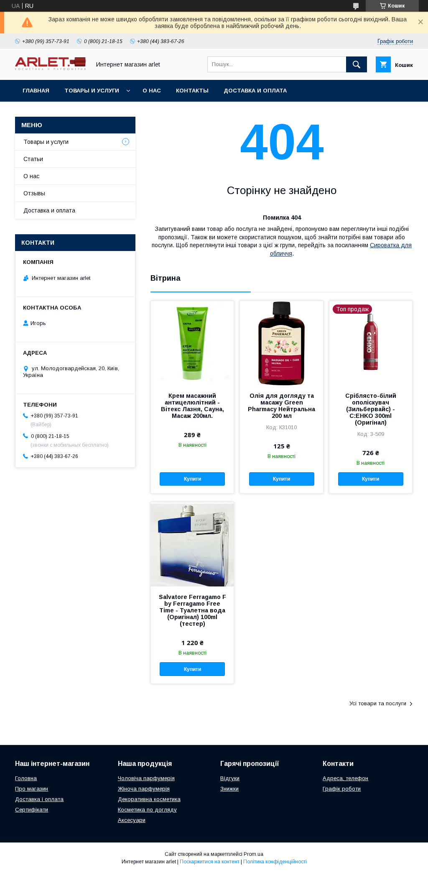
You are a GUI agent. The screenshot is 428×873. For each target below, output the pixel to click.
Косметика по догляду (147, 809)
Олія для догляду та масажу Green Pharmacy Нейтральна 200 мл (281, 405)
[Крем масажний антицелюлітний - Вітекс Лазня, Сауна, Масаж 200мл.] (192, 343)
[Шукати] (356, 64)
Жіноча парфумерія (144, 789)
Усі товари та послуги (377, 703)
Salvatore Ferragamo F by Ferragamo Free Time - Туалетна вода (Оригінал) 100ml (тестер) (192, 610)
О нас (152, 90)
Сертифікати (31, 809)
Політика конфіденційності (275, 862)
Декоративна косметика (149, 799)
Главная (36, 90)
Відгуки (229, 778)
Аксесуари (131, 820)
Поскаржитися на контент (209, 862)
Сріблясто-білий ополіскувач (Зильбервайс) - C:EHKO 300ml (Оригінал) (370, 409)
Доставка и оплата (255, 90)
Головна (26, 778)
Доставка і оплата (39, 799)
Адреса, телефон (345, 778)
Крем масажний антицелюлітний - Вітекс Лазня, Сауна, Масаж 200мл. (192, 405)
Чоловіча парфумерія (146, 778)
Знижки (229, 789)
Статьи (33, 159)
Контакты (192, 90)
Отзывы (34, 193)
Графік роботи (342, 789)
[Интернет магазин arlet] (50, 68)
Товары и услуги (91, 90)
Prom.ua (253, 854)
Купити (192, 479)
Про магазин (31, 789)
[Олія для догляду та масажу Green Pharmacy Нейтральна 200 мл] (281, 343)
